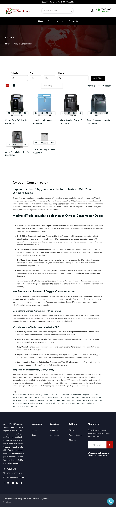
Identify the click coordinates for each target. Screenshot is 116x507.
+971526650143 (14, 473)
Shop (50, 21)
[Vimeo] (17, 483)
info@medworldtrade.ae (17, 477)
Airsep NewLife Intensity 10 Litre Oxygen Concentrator (27, 152)
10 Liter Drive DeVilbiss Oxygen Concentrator (36, 249)
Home (40, 21)
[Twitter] (8, 483)
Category (61, 73)
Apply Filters (98, 78)
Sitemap (72, 440)
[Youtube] (13, 483)
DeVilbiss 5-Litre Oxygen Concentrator (33, 260)
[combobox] (57, 10)
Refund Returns (75, 435)
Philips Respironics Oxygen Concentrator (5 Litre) (37, 270)
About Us (60, 21)
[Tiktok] (21, 483)
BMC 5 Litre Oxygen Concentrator (47, 150)
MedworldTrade (23, 215)
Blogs (71, 430)
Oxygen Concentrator (58, 291)
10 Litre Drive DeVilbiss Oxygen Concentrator (24, 120)
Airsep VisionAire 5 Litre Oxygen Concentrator (36, 281)
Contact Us (73, 21)
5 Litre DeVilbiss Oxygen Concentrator (75, 120)
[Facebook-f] (4, 483)
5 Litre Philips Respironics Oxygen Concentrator (52, 120)
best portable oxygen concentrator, (39, 400)
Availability (14, 73)
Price (31, 73)
